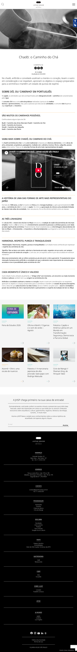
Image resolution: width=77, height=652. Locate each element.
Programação (38, 501)
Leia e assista (38, 525)
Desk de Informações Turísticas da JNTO (38, 547)
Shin (38, 575)
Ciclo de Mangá (38, 510)
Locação (38, 590)
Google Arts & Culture (38, 530)
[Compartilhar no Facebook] (38, 68)
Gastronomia (38, 556)
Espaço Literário (38, 543)
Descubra (38, 519)
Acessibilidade (38, 545)
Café (38, 560)
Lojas (38, 571)
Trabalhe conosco (38, 592)
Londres (38, 618)
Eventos (38, 506)
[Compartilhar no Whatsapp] (35, 68)
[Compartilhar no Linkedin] (41, 68)
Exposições (38, 504)
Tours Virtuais (38, 528)
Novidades (38, 523)
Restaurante (38, 562)
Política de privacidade (38, 640)
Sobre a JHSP (38, 586)
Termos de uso (38, 642)
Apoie (38, 601)
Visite (39, 540)
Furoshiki (38, 577)
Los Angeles (38, 620)
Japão (38, 616)
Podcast (38, 527)
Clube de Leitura (38, 508)
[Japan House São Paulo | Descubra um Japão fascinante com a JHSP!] (38, 440)
